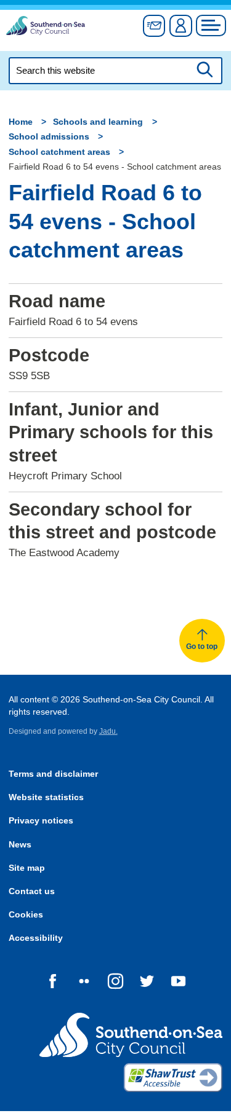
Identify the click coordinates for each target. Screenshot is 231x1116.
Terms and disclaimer (53, 774)
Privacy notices (41, 820)
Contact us (32, 891)
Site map (27, 868)
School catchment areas (59, 152)
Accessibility (36, 938)
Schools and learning (98, 122)
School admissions (49, 136)
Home (21, 122)
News (20, 844)
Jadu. (108, 731)
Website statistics (46, 797)
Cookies (26, 914)
